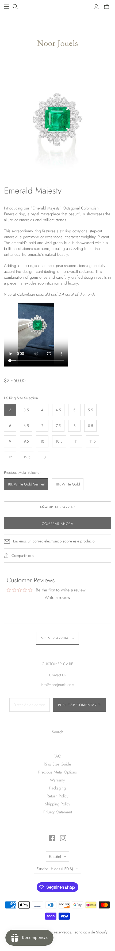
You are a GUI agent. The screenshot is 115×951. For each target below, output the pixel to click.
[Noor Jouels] (57, 38)
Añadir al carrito (57, 507)
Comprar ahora (58, 523)
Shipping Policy (57, 804)
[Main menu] (6, 6)
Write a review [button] (57, 597)
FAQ (57, 756)
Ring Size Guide (57, 764)
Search (57, 732)
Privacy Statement (57, 812)
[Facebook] (52, 838)
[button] (57, 638)
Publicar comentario (79, 704)
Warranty (57, 780)
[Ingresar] (96, 7)
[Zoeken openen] (15, 6)
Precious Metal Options (57, 772)
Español (55, 856)
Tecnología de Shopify (90, 932)
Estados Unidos (55, 868)
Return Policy (57, 796)
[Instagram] (63, 838)
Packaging (57, 788)
